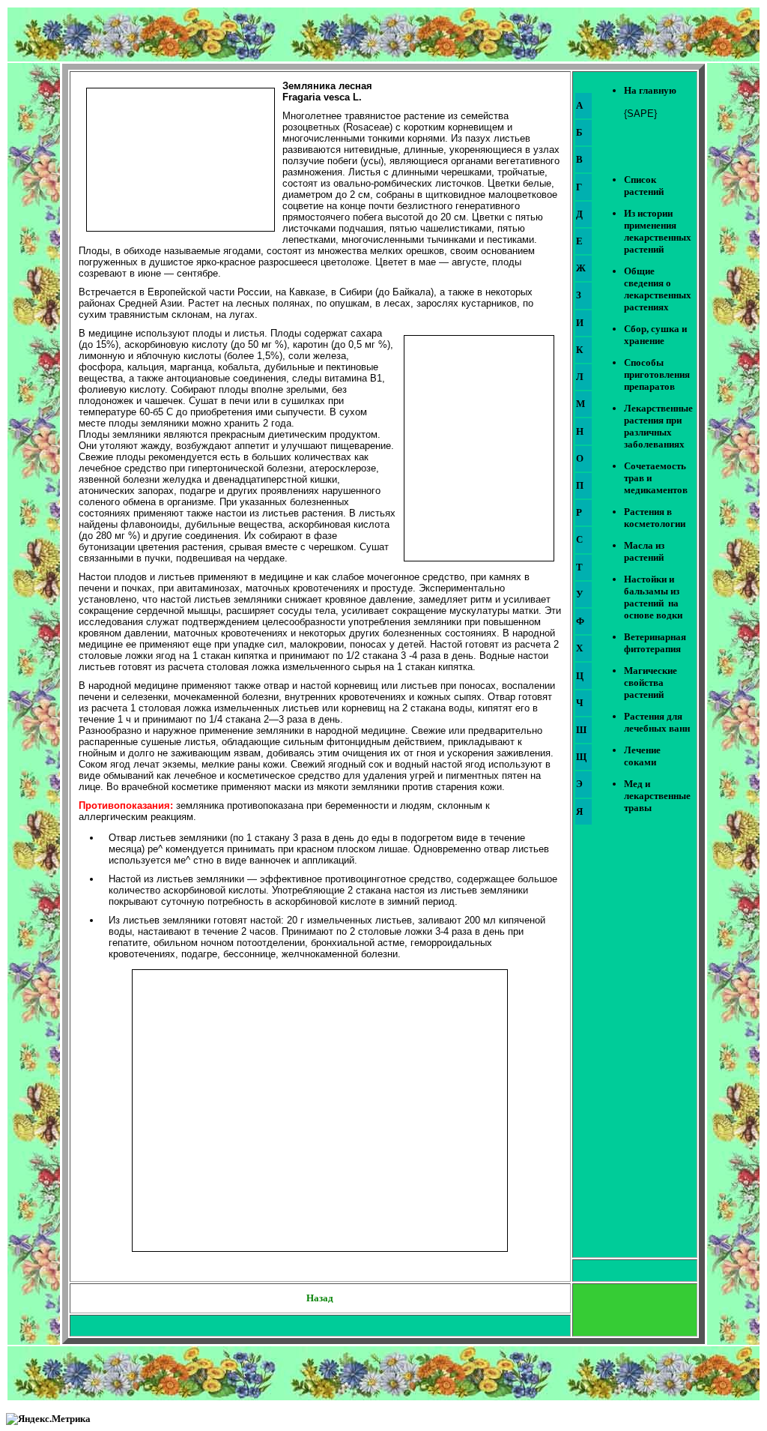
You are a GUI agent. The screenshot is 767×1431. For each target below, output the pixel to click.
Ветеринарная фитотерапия (655, 642)
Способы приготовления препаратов (657, 374)
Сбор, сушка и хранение (655, 334)
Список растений (644, 185)
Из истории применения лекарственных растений (657, 231)
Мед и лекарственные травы (657, 795)
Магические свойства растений (650, 682)
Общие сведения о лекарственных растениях (657, 289)
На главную (650, 90)
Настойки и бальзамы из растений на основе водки (653, 597)
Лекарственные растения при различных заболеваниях (658, 426)
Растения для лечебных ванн (657, 722)
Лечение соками (642, 756)
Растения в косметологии (654, 517)
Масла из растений (644, 551)
